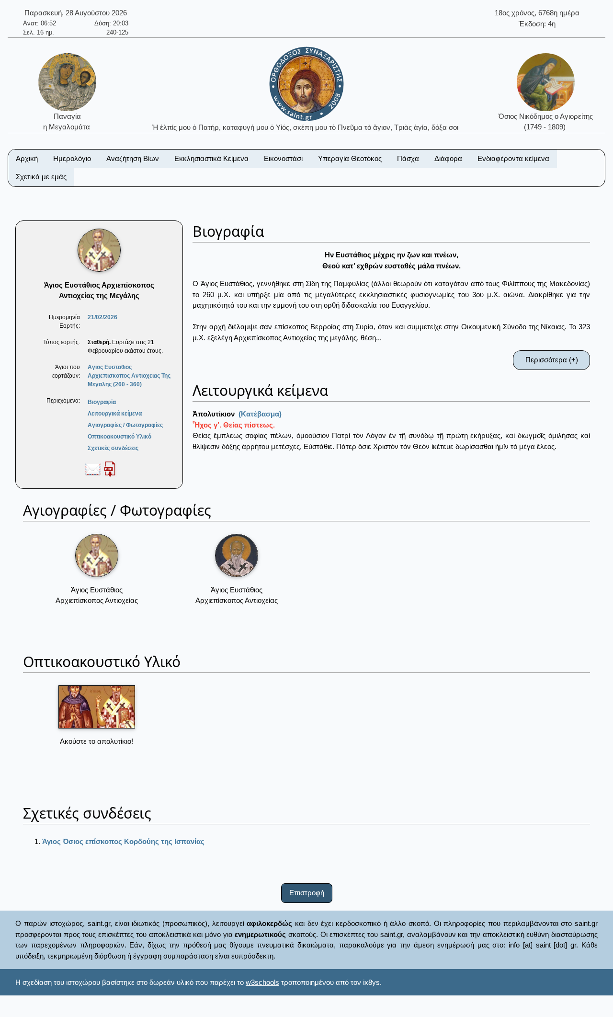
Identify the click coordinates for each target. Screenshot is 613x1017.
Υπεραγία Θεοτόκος (350, 158)
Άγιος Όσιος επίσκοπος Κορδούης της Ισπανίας (123, 841)
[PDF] (109, 468)
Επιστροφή (306, 893)
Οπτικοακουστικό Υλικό (119, 436)
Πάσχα (408, 158)
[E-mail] (93, 468)
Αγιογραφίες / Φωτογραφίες (125, 425)
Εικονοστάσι (283, 158)
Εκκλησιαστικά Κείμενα (211, 158)
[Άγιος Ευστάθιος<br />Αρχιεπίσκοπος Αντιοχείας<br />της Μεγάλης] (96, 555)
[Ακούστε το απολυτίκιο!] (96, 706)
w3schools (262, 982)
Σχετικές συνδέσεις (113, 448)
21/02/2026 (102, 317)
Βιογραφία (102, 402)
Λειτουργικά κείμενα (115, 413)
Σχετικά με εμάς (41, 177)
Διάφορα (448, 158)
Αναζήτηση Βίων (132, 158)
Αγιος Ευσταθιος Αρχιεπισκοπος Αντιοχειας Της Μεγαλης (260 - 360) (129, 376)
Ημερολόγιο (72, 158)
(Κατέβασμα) (260, 414)
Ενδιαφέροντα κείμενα (513, 158)
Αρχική (27, 158)
